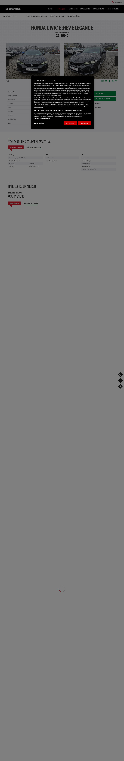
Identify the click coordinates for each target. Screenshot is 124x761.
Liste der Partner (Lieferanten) (42, 118)
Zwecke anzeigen (39, 123)
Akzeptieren (84, 123)
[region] (62, 102)
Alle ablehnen (70, 123)
